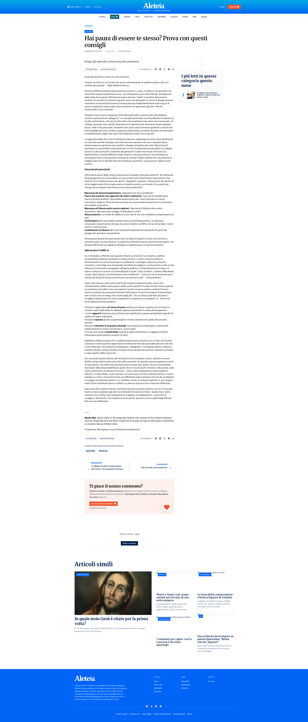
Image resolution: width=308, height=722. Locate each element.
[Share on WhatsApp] (173, 69)
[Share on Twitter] (164, 69)
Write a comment (129, 543)
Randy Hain (110, 51)
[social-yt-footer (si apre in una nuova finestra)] (147, 706)
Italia (194, 17)
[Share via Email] (169, 69)
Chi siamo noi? (134, 714)
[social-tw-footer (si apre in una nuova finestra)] (156, 706)
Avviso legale (146, 714)
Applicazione (185, 685)
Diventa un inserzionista (162, 714)
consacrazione (205, 574)
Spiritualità (161, 17)
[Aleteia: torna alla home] (154, 5)
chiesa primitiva (83, 574)
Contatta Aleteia (179, 714)
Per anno (211, 681)
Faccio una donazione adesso (102, 503)
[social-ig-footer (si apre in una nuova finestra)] (161, 706)
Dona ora (232, 7)
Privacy (189, 714)
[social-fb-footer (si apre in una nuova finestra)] (152, 706)
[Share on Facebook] (156, 69)
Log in (137, 534)
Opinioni (127, 17)
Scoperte (174, 17)
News (137, 17)
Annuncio (184, 688)
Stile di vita (148, 17)
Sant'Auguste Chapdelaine (162, 11)
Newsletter (185, 681)
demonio (162, 574)
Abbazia (204, 17)
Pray (113, 17)
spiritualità (90, 451)
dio (201, 616)
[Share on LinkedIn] (160, 69)
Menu (103, 17)
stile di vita (103, 451)
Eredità (185, 17)
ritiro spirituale (164, 619)
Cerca (98, 7)
